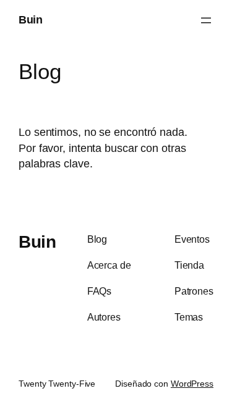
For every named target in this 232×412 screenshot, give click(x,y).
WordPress (192, 384)
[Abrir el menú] (206, 20)
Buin (30, 20)
